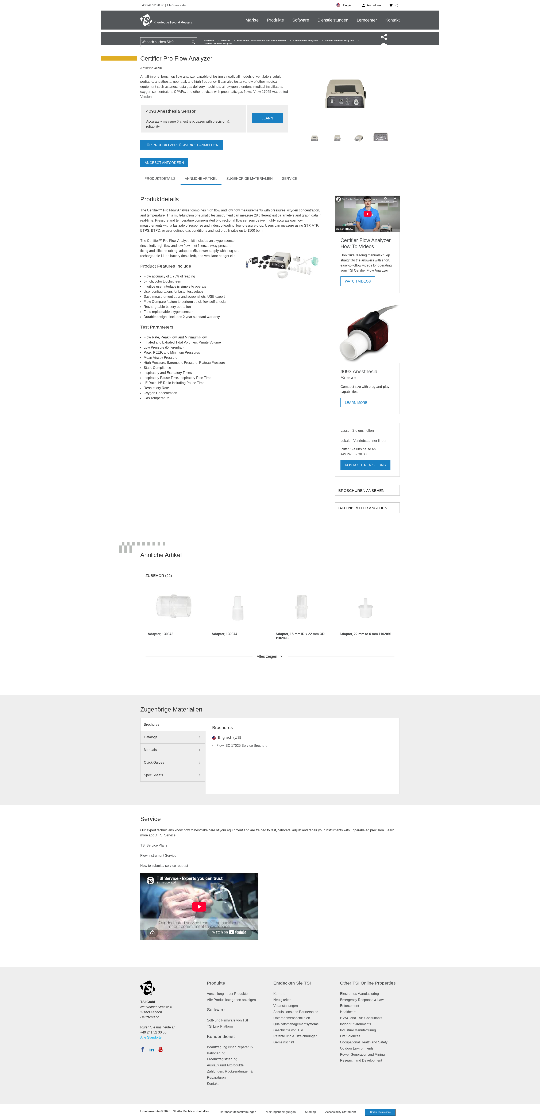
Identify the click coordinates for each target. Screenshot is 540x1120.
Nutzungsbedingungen (281, 1111)
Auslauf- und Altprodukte (225, 1065)
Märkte (252, 20)
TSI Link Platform (220, 1026)
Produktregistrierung (222, 1059)
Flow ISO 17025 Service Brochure (241, 745)
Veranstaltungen (285, 1006)
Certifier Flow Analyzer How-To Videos (365, 243)
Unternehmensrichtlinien (291, 1018)
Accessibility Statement (340, 1111)
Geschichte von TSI (288, 1030)
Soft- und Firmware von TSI (227, 1020)
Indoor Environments (355, 1024)
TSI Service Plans (153, 845)
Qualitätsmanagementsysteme (296, 1024)
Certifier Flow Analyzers (305, 40)
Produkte (275, 20)
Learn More (356, 402)
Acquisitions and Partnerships (295, 1012)
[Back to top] (534, 1114)
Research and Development (361, 1060)
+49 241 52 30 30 (152, 5)
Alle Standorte (176, 5)
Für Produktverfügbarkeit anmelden (182, 145)
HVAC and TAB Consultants (361, 1018)
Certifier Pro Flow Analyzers (339, 40)
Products (225, 40)
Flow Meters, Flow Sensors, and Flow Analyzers (261, 40)
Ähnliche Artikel (201, 178)
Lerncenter (367, 20)
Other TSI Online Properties (368, 983)
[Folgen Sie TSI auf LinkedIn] (151, 1049)
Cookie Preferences (380, 1112)
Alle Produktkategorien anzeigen (231, 1000)
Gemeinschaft (283, 1042)
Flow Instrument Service (158, 855)
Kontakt (392, 20)
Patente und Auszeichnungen (295, 1036)
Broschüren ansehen (361, 490)
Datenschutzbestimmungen (238, 1111)
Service (289, 178)
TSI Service (167, 835)
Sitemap (310, 1111)
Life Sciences (350, 1036)
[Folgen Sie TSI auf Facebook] (142, 1049)
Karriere (279, 994)
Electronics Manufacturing (359, 994)
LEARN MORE (267, 119)
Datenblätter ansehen (362, 508)
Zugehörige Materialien (250, 178)
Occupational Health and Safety (363, 1042)
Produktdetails (160, 178)
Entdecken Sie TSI (292, 983)
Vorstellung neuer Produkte (227, 994)
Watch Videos (358, 281)
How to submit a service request (164, 865)
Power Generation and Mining (362, 1054)
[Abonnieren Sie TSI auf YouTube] (160, 1049)
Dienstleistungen (332, 20)
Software (300, 20)
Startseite (209, 40)
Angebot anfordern (164, 163)
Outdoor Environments (357, 1048)
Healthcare (348, 1012)
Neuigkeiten (282, 1000)
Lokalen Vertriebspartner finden (363, 440)
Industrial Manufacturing (358, 1030)
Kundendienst (221, 1036)
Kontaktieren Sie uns (365, 465)
